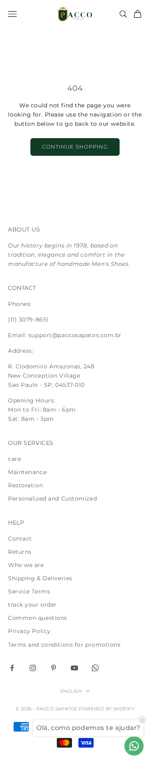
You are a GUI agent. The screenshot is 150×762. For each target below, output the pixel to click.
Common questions (37, 617)
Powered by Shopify (106, 709)
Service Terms (29, 591)
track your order (32, 604)
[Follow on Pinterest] (54, 668)
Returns (20, 551)
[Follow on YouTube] (74, 668)
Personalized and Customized (52, 498)
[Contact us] (134, 746)
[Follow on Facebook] (12, 668)
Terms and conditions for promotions (64, 644)
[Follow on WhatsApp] (95, 668)
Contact (20, 538)
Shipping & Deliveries (40, 578)
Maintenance (27, 472)
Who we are (26, 565)
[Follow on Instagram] (33, 668)
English (71, 691)
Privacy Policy (29, 631)
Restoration (25, 485)
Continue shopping (75, 146)
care (14, 458)
